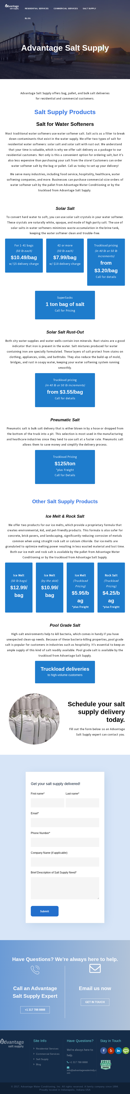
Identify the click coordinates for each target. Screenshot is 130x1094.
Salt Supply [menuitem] (89, 8)
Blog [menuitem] (28, 18)
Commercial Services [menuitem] (66, 8)
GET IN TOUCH (95, 1002)
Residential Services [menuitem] (37, 8)
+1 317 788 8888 (35, 1009)
